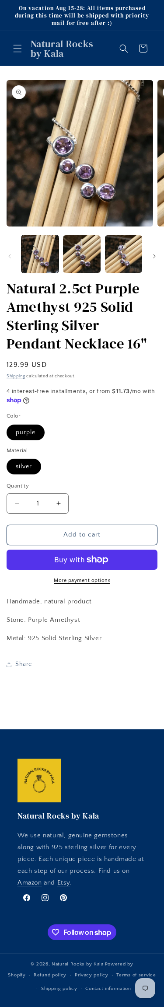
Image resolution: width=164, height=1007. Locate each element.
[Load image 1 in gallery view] (40, 253)
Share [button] (23, 664)
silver (24, 466)
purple (25, 432)
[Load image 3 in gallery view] (123, 253)
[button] (17, 48)
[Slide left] (9, 256)
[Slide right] (154, 256)
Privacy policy (91, 975)
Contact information (108, 988)
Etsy (63, 882)
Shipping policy (59, 988)
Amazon (29, 882)
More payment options (82, 580)
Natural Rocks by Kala (78, 964)
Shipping (16, 376)
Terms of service (136, 975)
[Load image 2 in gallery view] (81, 253)
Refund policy (50, 975)
